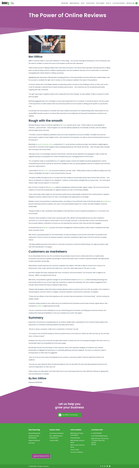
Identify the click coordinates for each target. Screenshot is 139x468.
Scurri (52, 187)
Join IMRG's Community (70, 415)
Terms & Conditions (76, 452)
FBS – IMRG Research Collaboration (56, 437)
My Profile (32, 443)
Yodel (64, 125)
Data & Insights (100, 3)
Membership (64, 3)
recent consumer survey (45, 144)
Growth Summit (90, 3)
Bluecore (81, 280)
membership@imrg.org (100, 436)
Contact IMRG (54, 440)
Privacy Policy (74, 450)
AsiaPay (39, 306)
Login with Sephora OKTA (41, 456)
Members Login (130, 3)
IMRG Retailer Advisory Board (77, 441)
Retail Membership (34, 433)
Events (82, 3)
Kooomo (46, 170)
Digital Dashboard (74, 3)
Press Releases (75, 438)
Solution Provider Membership (34, 437)
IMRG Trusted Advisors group (77, 446)
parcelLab (106, 201)
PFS (64, 144)
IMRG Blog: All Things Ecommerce (76, 434)
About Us (108, 3)
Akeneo (45, 227)
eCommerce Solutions (119, 3)
